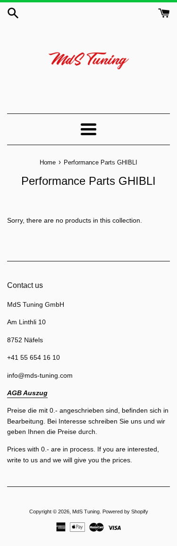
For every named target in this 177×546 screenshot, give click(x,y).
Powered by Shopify (125, 511)
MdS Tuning (86, 511)
